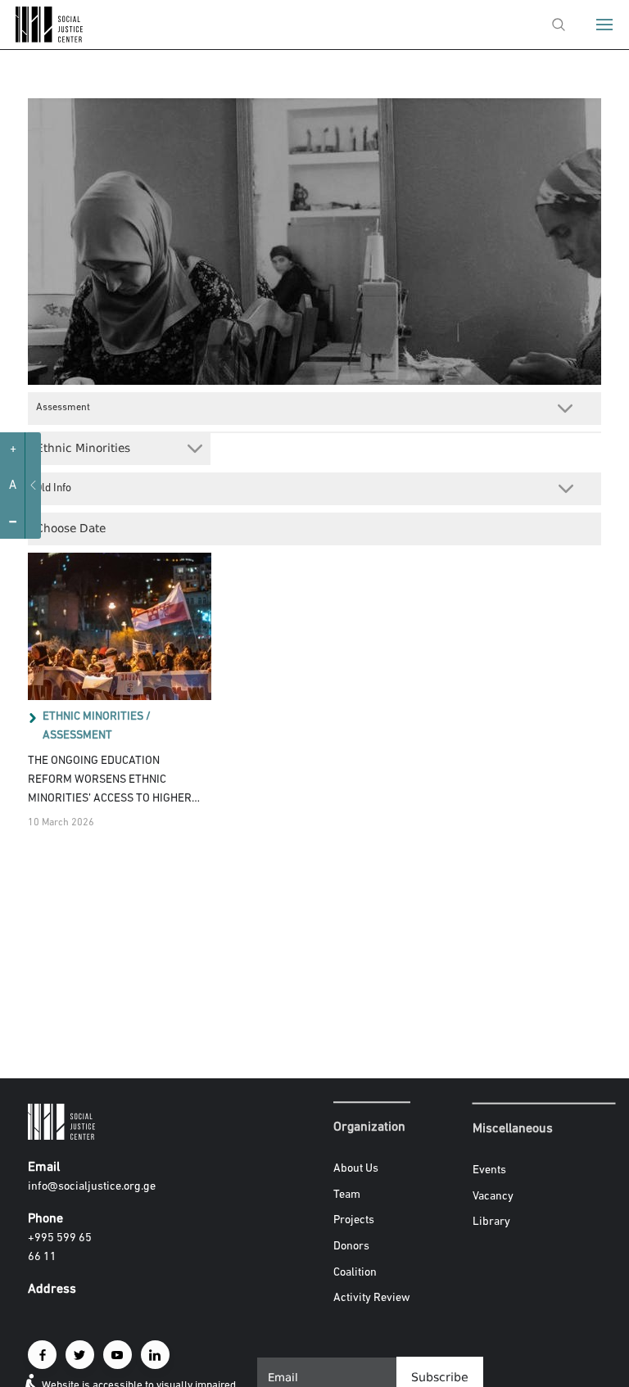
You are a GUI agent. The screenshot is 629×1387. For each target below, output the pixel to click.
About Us (355, 1169)
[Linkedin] (155, 1354)
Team (346, 1195)
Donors (351, 1246)
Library (491, 1222)
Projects (353, 1221)
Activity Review (371, 1298)
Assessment (77, 736)
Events (489, 1170)
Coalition (355, 1273)
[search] (559, 24)
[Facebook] (42, 1354)
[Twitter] (80, 1354)
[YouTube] (117, 1354)
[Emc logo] (42, 39)
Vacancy (493, 1196)
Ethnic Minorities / (97, 717)
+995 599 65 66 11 (60, 1247)
